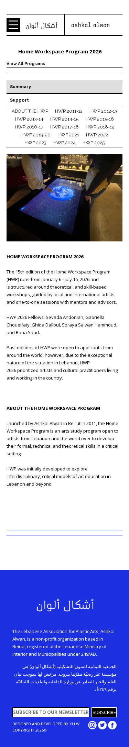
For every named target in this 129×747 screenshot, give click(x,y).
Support (19, 100)
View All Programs (26, 64)
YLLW (74, 723)
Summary (20, 86)
